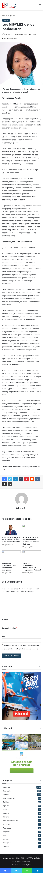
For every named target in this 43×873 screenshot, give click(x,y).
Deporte (6, 813)
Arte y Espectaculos (10, 821)
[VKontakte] (37, 479)
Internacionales (9, 798)
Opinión (12, 15)
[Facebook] (4, 479)
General (6, 795)
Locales (6, 839)
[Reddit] (32, 479)
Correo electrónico (9, 628)
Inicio (6, 15)
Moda (5, 835)
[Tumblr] (21, 479)
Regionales (7, 791)
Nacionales (7, 787)
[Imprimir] (10, 484)
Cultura (6, 846)
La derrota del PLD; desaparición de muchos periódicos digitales (30, 540)
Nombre (5, 619)
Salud (5, 809)
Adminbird (8, 34)
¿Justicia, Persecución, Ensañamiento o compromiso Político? (31, 566)
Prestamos (7, 843)
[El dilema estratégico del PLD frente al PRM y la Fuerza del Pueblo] (11, 530)
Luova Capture (26, 865)
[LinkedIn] (15, 479)
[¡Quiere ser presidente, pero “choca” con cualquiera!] (11, 555)
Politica (6, 802)
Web (3, 637)
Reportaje (6, 832)
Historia (6, 817)
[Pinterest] (26, 479)
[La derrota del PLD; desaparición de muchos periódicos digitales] (31, 530)
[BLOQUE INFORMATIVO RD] (9, 5)
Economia (6, 824)
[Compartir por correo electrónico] (4, 484)
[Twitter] (10, 479)
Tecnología (7, 828)
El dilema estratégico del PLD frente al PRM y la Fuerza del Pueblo (11, 539)
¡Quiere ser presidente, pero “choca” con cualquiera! (9, 566)
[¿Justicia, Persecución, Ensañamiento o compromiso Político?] (31, 555)
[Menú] (40, 6)
